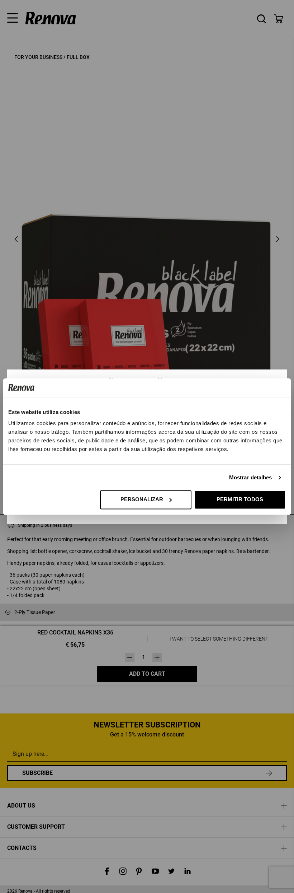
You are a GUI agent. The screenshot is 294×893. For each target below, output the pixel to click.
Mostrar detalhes (250, 477)
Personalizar (141, 499)
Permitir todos (240, 499)
